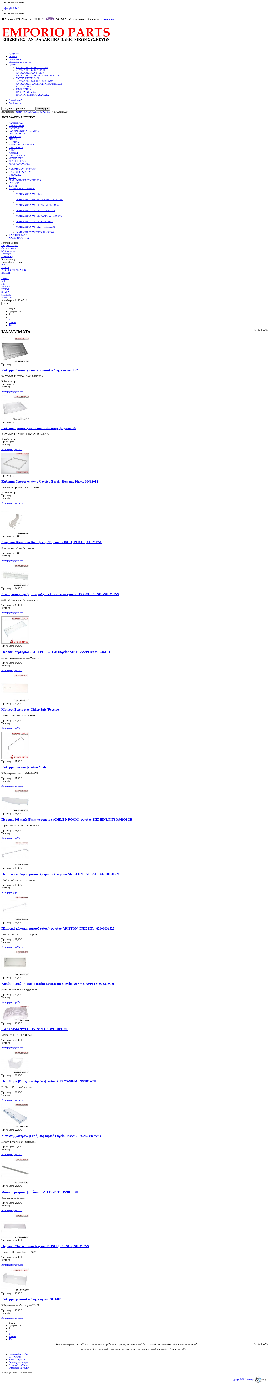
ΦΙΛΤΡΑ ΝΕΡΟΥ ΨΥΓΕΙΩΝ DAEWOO (34, 221)
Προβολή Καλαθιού (10, 8)
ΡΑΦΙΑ (12, 177)
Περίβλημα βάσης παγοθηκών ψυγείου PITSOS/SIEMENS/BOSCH (48, 1081)
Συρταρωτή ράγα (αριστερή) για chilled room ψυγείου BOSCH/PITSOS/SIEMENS (60, 594)
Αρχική (19, 112)
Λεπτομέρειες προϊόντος (12, 391)
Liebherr (5, 278)
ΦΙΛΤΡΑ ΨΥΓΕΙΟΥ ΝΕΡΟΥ (22, 188)
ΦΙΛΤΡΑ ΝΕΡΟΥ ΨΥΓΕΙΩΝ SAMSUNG (35, 232)
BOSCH (5, 267)
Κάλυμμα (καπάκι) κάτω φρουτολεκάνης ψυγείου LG (38, 428)
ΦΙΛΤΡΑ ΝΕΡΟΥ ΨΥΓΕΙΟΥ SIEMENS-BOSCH (38, 205)
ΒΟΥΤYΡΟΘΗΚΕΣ (18, 133)
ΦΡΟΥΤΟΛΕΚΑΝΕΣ (18, 235)
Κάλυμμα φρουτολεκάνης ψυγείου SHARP (31, 1299)
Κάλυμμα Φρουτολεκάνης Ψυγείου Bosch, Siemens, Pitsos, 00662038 (49, 481)
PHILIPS (5, 286)
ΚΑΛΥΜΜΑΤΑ (16, 147)
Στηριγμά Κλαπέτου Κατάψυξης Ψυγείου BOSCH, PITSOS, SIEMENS (51, 542)
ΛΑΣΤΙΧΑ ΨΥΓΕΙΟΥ (19, 155)
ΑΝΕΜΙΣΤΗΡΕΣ (16, 125)
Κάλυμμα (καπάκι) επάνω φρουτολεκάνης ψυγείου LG (39, 370)
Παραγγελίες (7, 256)
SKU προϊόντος (8, 251)
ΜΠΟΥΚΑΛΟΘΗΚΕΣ (19, 164)
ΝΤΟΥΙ (12, 166)
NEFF (4, 284)
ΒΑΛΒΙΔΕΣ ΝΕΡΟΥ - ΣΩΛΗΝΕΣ (24, 131)
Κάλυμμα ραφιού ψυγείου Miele (23, 767)
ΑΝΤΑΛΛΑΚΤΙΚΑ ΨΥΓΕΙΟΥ (38, 112)
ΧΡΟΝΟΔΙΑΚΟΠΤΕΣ (19, 238)
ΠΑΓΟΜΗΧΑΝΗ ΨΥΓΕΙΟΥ (22, 169)
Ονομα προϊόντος (9, 248)
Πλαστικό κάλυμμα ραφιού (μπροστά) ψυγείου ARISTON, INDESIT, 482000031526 (60, 874)
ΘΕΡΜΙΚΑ (14, 142)
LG (2, 275)
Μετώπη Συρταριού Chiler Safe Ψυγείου (30, 709)
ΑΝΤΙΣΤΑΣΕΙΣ (16, 128)
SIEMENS (6, 295)
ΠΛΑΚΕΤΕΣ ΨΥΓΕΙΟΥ (20, 172)
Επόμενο (12, 322)
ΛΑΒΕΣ (12, 150)
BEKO (4, 264)
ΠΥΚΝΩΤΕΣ (15, 175)
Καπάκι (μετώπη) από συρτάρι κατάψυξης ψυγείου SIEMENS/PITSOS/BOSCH (57, 983)
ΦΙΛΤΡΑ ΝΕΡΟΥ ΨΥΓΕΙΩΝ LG (31, 194)
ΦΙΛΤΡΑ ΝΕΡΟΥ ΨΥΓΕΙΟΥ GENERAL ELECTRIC (39, 199)
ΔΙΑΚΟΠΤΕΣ (15, 136)
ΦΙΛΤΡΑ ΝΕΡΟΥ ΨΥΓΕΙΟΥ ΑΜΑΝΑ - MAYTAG (39, 216)
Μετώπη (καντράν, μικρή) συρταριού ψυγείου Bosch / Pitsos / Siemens (51, 1136)
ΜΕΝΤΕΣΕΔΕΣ (16, 158)
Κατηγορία (6, 253)
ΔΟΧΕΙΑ (13, 139)
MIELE (4, 281)
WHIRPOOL (7, 297)
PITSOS (5, 289)
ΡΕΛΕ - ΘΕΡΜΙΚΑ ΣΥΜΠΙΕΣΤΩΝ (25, 180)
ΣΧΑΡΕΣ (13, 186)
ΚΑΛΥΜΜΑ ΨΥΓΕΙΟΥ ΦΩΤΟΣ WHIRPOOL (34, 1029)
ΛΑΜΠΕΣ (13, 153)
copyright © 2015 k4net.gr (243, 1379)
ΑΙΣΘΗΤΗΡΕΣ (16, 122)
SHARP (5, 292)
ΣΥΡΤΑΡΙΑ (14, 183)
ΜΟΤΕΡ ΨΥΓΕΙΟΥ (18, 161)
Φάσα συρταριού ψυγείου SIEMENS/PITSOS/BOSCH (39, 1192)
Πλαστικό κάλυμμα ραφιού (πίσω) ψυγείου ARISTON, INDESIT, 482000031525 (57, 928)
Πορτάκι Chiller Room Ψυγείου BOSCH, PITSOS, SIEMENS (45, 1246)
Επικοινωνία (108, 19)
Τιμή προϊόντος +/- (9, 245)
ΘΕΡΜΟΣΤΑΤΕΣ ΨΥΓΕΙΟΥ (22, 144)
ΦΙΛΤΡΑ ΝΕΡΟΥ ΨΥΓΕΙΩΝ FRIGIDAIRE (35, 227)
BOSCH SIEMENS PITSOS (14, 270)
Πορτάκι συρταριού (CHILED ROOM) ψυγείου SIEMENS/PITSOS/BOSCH (55, 652)
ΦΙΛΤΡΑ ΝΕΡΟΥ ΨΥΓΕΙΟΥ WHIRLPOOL (35, 210)
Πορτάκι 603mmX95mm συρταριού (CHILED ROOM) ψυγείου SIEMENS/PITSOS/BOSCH (66, 819)
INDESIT (5, 273)
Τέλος (11, 325)
